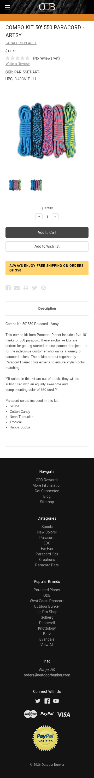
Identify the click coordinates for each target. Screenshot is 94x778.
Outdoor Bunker (47, 606)
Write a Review (17, 64)
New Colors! (47, 532)
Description (47, 308)
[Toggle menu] (7, 7)
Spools (47, 527)
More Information (47, 485)
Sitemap (47, 502)
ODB (47, 595)
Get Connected (47, 491)
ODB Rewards (47, 480)
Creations (47, 560)
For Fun (47, 549)
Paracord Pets (47, 565)
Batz (47, 634)
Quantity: (47, 208)
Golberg (47, 617)
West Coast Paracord (47, 601)
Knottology (47, 628)
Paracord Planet (47, 590)
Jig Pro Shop (47, 612)
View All (47, 645)
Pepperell (47, 623)
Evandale (47, 639)
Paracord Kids (47, 554)
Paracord (47, 538)
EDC (47, 543)
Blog (47, 496)
